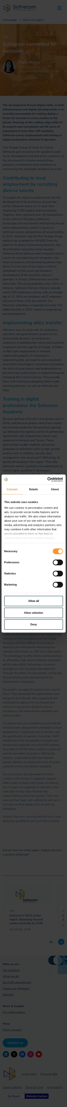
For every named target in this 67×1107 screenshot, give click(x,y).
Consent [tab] (12, 489)
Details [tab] (33, 489)
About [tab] (55, 489)
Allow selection (33, 612)
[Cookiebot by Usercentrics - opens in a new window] (48, 479)
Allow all (33, 600)
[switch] (58, 562)
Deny (33, 624)
